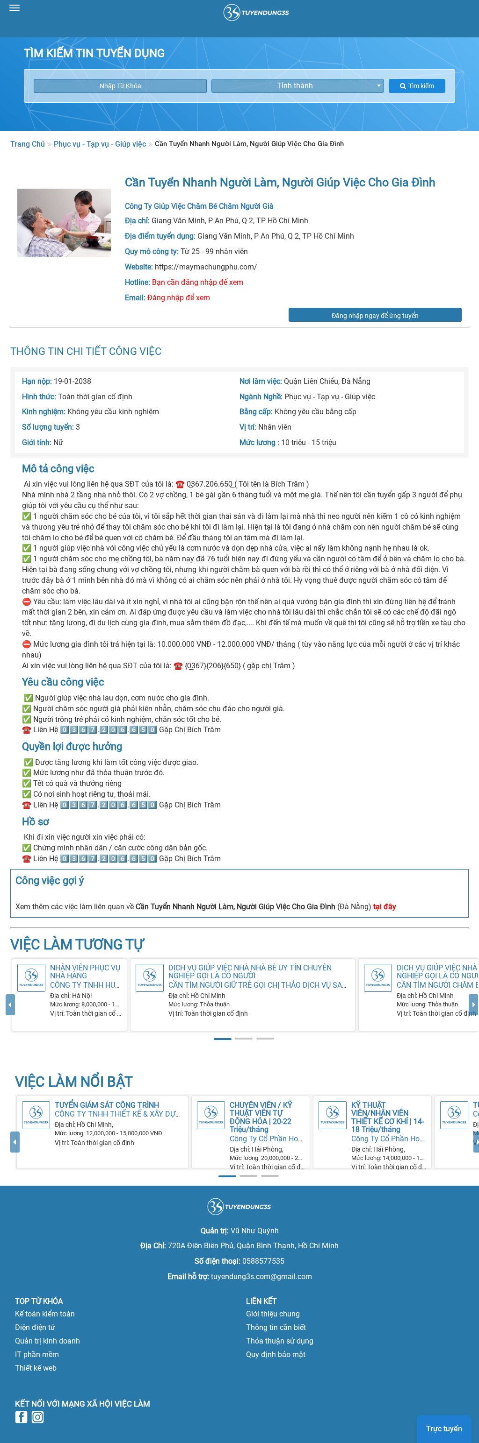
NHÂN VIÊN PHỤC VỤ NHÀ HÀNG (85, 972)
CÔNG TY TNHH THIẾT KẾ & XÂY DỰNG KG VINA (135, 1114)
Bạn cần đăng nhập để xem (197, 282)
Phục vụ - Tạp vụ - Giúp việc (100, 144)
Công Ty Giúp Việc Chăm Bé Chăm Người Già (199, 206)
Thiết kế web (36, 1368)
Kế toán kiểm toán (45, 1313)
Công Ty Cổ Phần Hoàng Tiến (278, 1138)
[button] (10, 1019)
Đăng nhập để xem (178, 297)
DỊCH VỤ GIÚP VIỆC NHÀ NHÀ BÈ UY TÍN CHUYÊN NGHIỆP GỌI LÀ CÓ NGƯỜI (250, 972)
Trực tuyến (444, 1428)
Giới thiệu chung (273, 1313)
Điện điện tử (35, 1327)
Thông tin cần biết (276, 1327)
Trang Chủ (27, 144)
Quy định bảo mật (275, 1354)
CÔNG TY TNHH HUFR (87, 985)
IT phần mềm (37, 1354)
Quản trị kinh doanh (47, 1341)
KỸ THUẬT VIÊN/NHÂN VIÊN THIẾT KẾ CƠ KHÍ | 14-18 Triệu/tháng (387, 1117)
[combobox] (297, 86)
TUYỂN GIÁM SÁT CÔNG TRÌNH (107, 1105)
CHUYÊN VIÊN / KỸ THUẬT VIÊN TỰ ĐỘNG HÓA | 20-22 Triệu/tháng (261, 1117)
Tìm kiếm (421, 86)
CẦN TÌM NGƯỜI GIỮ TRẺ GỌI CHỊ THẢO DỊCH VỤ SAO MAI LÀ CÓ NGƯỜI (288, 985)
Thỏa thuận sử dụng (279, 1341)
